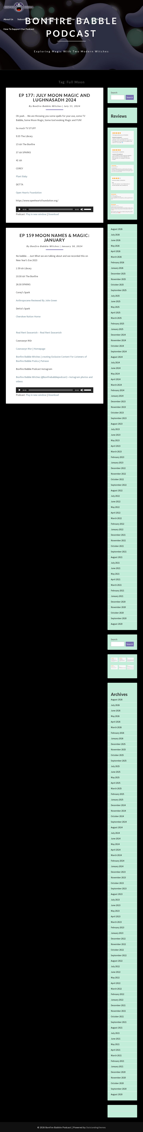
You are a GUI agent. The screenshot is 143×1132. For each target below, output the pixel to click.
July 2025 (115, 295)
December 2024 (118, 334)
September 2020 (119, 618)
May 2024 (115, 373)
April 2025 (115, 312)
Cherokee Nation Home (28, 316)
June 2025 (115, 301)
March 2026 (116, 256)
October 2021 (117, 546)
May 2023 (115, 440)
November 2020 (118, 607)
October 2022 (117, 479)
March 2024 (116, 384)
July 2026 (115, 234)
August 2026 (116, 229)
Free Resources (99, 19)
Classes (83, 19)
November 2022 (118, 473)
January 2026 (117, 268)
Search (114, 92)
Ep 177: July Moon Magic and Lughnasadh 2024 (54, 97)
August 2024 (116, 356)
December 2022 (118, 468)
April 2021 (115, 579)
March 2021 (116, 585)
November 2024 (118, 340)
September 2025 (119, 290)
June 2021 (115, 568)
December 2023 (118, 401)
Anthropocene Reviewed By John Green (36, 300)
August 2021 (116, 557)
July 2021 (115, 562)
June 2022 (115, 501)
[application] (54, 209)
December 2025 (118, 273)
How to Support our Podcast (18, 29)
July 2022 (115, 495)
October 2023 (117, 412)
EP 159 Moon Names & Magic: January (55, 237)
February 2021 (117, 590)
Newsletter (69, 19)
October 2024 (117, 345)
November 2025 (118, 279)
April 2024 (115, 379)
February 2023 (117, 457)
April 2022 (115, 512)
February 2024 (117, 390)
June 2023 (115, 434)
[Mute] (81, 209)
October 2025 (117, 284)
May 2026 (115, 245)
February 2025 (117, 323)
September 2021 (119, 551)
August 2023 (116, 423)
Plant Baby (21, 176)
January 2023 (117, 462)
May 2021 (115, 573)
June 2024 (115, 368)
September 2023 (119, 418)
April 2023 (115, 446)
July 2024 (115, 362)
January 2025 (117, 329)
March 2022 (116, 518)
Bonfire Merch (51, 19)
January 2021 (117, 596)
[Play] (19, 209)
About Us (8, 19)
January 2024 (117, 395)
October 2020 (117, 612)
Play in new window (36, 214)
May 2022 (115, 507)
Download (53, 214)
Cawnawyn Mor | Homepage (30, 348)
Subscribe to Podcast (28, 19)
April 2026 (115, 251)
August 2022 (116, 490)
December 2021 (118, 534)
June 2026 (115, 240)
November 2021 (118, 540)
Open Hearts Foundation (29, 192)
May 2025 (115, 307)
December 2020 (118, 601)
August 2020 (116, 623)
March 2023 (116, 451)
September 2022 (119, 484)
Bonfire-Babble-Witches (47, 106)
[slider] (88, 209)
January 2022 (117, 529)
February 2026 (117, 262)
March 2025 (116, 318)
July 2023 (115, 429)
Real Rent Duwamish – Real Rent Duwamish (39, 332)
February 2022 (117, 523)
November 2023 (118, 407)
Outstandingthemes (96, 1127)
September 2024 (119, 351)
